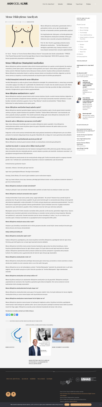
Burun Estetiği (84, 30)
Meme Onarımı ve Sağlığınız (60, 347)
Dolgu (81, 47)
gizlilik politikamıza (35, 404)
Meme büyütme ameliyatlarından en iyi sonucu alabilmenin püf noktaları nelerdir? (39, 362)
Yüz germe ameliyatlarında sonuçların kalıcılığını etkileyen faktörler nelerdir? (88, 84)
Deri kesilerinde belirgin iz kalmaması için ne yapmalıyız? (86, 130)
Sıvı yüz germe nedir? (82, 73)
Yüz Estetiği (83, 32)
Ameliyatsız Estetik (82, 41)
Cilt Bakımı (80, 54)
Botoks (82, 44)
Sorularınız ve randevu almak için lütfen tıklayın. (20, 311)
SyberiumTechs (73, 401)
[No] (100, 404)
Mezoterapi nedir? (87, 113)
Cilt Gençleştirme (82, 56)
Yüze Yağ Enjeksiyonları (84, 139)
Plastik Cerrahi (81, 24)
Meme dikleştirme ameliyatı (15, 93)
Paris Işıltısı (83, 49)
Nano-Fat (83, 51)
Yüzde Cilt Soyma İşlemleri (85, 135)
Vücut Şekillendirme (86, 35)
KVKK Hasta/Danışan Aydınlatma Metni (81, 404)
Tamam (67, 404)
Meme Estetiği (30, 21)
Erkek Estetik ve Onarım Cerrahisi (87, 38)
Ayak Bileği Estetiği (82, 148)
